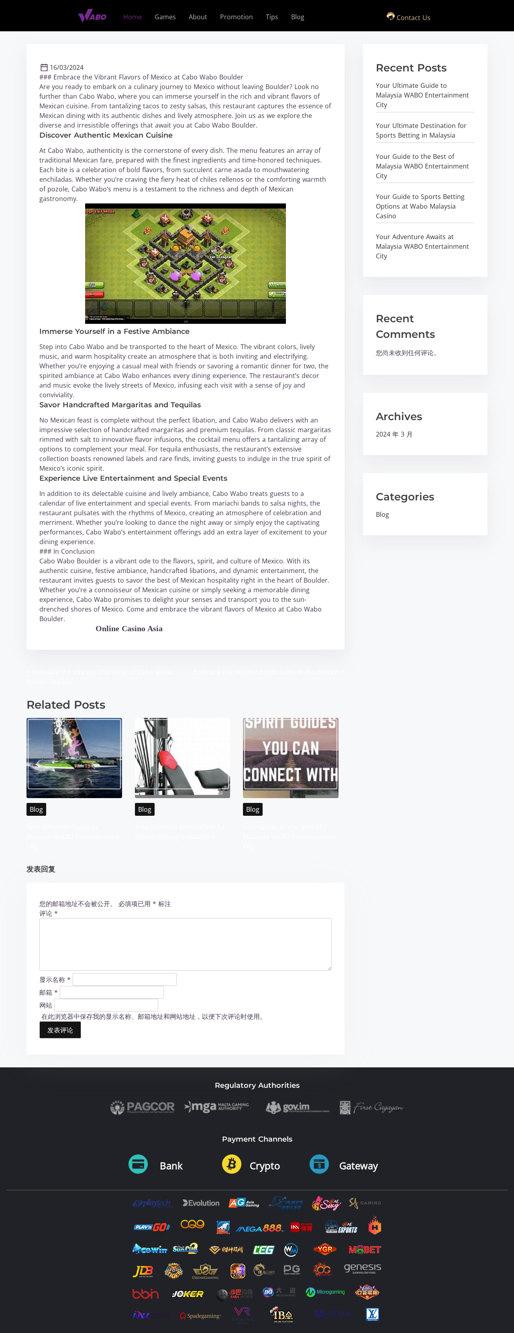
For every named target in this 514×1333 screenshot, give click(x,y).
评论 (48, 913)
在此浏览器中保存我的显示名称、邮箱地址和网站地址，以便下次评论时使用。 (153, 1016)
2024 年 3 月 (394, 434)
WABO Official (67, 628)
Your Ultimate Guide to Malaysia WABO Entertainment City (73, 837)
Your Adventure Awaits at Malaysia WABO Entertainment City (422, 246)
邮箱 (48, 992)
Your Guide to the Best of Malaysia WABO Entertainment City (289, 837)
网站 (45, 1004)
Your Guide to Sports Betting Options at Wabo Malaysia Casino (420, 206)
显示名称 (55, 979)
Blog (36, 809)
